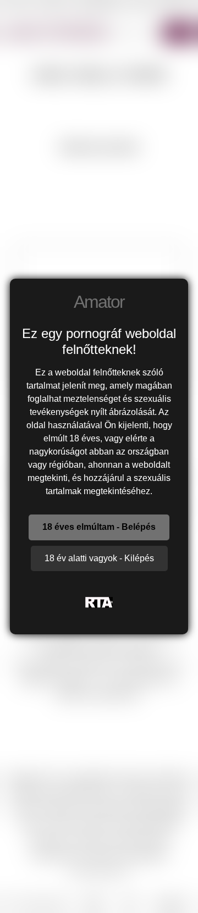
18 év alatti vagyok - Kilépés (99, 558)
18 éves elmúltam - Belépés (99, 527)
